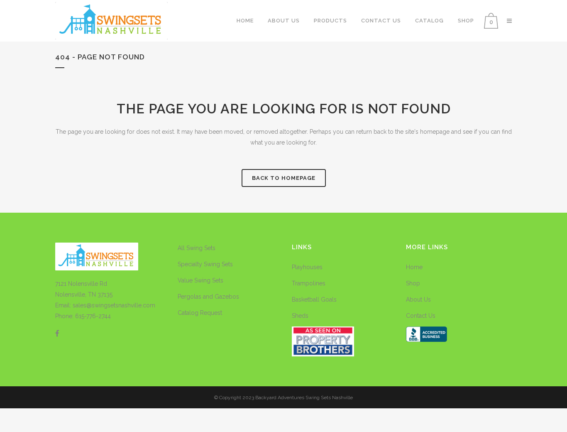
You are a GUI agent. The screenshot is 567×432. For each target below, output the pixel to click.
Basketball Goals (314, 299)
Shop (413, 283)
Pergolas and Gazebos (208, 296)
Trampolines (308, 283)
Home (414, 267)
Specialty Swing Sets (205, 264)
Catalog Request (200, 312)
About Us (418, 299)
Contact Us (420, 315)
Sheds (300, 315)
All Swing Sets (196, 248)
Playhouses (307, 267)
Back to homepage (283, 178)
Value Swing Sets (200, 280)
